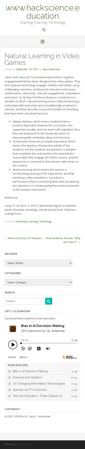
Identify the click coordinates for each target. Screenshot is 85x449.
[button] (42, 42)
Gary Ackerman (51, 69)
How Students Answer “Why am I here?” (63, 240)
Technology (45, 221)
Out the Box (23, 444)
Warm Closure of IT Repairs (23, 238)
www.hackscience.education (43, 11)
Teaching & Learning (26, 221)
